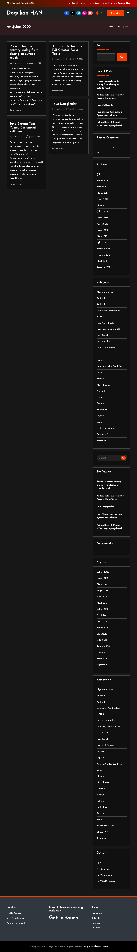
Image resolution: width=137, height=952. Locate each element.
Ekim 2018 (102, 236)
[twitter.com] (73, 13)
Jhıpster (100, 360)
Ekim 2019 (102, 187)
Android (101, 298)
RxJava (100, 416)
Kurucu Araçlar (110, 366)
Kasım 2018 (103, 230)
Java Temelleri (104, 335)
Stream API (103, 434)
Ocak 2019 (102, 218)
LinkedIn (95, 928)
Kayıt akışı (105, 869)
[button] (115, 13)
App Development (16, 923)
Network (101, 391)
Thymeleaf (102, 440)
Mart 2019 (102, 205)
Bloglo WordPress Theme (95, 946)
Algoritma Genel (105, 292)
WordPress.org (107, 881)
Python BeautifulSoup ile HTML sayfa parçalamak (109, 124)
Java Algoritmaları (106, 323)
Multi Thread (103, 385)
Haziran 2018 (103, 255)
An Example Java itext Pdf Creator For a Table (68, 50)
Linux (99, 372)
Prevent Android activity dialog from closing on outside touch (109, 84)
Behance (95, 923)
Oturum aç (105, 863)
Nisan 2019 (102, 199)
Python (100, 403)
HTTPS (100, 317)
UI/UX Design (14, 913)
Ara (98, 45)
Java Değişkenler (64, 104)
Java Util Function (106, 348)
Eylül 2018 (102, 242)
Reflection (102, 410)
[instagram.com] (85, 13)
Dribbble (95, 918)
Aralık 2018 (102, 224)
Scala (99, 422)
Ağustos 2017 (103, 267)
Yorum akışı (106, 875)
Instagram (96, 913)
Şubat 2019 (102, 211)
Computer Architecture (108, 310)
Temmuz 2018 (104, 249)
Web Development (16, 918)
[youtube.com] (91, 13)
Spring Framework (106, 428)
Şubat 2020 (103, 174)
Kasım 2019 (103, 181)
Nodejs (100, 397)
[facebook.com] (67, 13)
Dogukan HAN (25, 13)
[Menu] (128, 13)
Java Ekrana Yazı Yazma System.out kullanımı (23, 127)
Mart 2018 (102, 261)
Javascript (102, 354)
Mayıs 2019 (102, 193)
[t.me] (79, 13)
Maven (100, 379)
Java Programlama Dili (108, 329)
